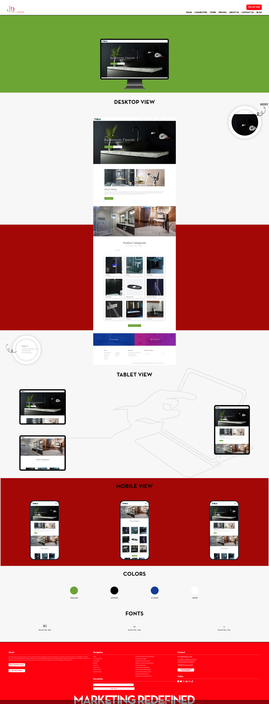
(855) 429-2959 (188, 656)
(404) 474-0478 (189, 665)
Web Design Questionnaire (142, 661)
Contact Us (96, 667)
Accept (164, 701)
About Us (95, 665)
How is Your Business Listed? (143, 671)
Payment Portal (97, 671)
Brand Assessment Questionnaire (144, 656)
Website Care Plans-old (141, 674)
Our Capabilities (97, 658)
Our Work (96, 661)
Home (94, 656)
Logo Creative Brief (140, 658)
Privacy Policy (97, 669)
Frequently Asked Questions (143, 676)
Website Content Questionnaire (144, 663)
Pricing (95, 663)
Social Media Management (142, 667)
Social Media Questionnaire (143, 669)
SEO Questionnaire (140, 665)
